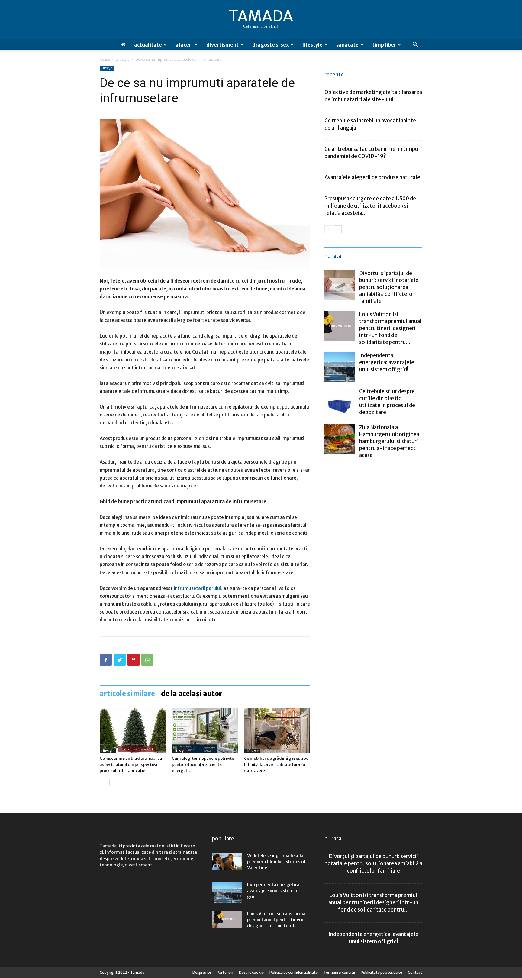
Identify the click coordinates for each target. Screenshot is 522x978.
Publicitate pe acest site (381, 972)
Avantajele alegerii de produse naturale (372, 177)
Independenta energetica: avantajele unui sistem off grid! (386, 362)
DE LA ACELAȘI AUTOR (191, 693)
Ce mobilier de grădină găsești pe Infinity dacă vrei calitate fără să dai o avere (276, 764)
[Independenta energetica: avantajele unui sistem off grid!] (339, 367)
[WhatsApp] (147, 660)
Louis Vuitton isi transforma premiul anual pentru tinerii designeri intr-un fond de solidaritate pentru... (390, 328)
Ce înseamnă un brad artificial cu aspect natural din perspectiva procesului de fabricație (131, 764)
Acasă (105, 59)
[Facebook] (106, 660)
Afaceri (184, 45)
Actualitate (148, 45)
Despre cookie (251, 972)
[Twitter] (120, 660)
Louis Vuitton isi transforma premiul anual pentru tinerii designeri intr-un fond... (276, 919)
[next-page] (113, 782)
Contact (415, 972)
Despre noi (201, 972)
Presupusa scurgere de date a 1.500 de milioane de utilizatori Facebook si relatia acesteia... (370, 205)
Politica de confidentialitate (293, 972)
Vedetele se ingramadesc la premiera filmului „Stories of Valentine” (276, 861)
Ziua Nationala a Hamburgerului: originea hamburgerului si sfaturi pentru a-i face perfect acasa (389, 441)
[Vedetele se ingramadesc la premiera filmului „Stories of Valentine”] (227, 861)
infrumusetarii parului (197, 588)
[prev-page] (103, 782)
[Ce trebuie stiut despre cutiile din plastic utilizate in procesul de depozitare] (339, 403)
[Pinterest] (133, 660)
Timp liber (384, 45)
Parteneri (225, 972)
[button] (415, 45)
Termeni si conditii (339, 972)
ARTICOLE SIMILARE (127, 693)
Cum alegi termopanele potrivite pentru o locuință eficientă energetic (203, 764)
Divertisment (222, 45)
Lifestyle (312, 45)
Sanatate (347, 45)
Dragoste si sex (270, 45)
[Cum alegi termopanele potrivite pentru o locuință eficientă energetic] (205, 730)
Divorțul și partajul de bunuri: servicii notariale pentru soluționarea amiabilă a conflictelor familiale (388, 287)
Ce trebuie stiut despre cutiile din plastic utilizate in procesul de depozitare (387, 402)
